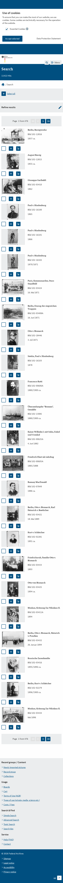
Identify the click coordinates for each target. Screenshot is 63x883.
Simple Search (10, 815)
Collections (9, 776)
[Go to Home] (6, 62)
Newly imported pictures (15, 767)
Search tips (8, 828)
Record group (10, 771)
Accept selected (12, 38)
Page (15, 121)
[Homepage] (2, 84)
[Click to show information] (27, 28)
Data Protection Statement (49, 38)
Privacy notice (10, 871)
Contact (7, 844)
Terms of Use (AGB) (12, 795)
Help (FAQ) (9, 839)
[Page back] (38, 121)
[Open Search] (47, 62)
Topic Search (9, 824)
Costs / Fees (9, 804)
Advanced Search (11, 820)
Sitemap (7, 858)
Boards (7, 787)
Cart (5, 791)
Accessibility (9, 867)
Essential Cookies (17, 29)
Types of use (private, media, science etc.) (22, 800)
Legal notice (9, 863)
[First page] (33, 121)
